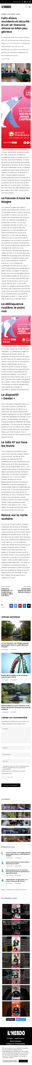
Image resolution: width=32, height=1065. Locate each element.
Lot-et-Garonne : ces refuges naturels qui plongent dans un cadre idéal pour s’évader (15, 645)
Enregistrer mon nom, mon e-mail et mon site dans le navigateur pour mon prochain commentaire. (16, 767)
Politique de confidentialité (15, 1044)
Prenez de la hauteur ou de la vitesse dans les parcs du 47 (14, 676)
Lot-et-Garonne (11, 14)
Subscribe (22, 1019)
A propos (10, 1038)
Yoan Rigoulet (4, 649)
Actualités (3, 14)
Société (18, 14)
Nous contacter (15, 1041)
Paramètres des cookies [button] (10, 1061)
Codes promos (19, 1038)
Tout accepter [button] (23, 1061)
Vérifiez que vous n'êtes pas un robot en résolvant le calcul (13, 772)
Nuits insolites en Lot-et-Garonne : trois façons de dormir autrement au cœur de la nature (15, 707)
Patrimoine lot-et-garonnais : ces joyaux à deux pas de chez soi (17, 880)
